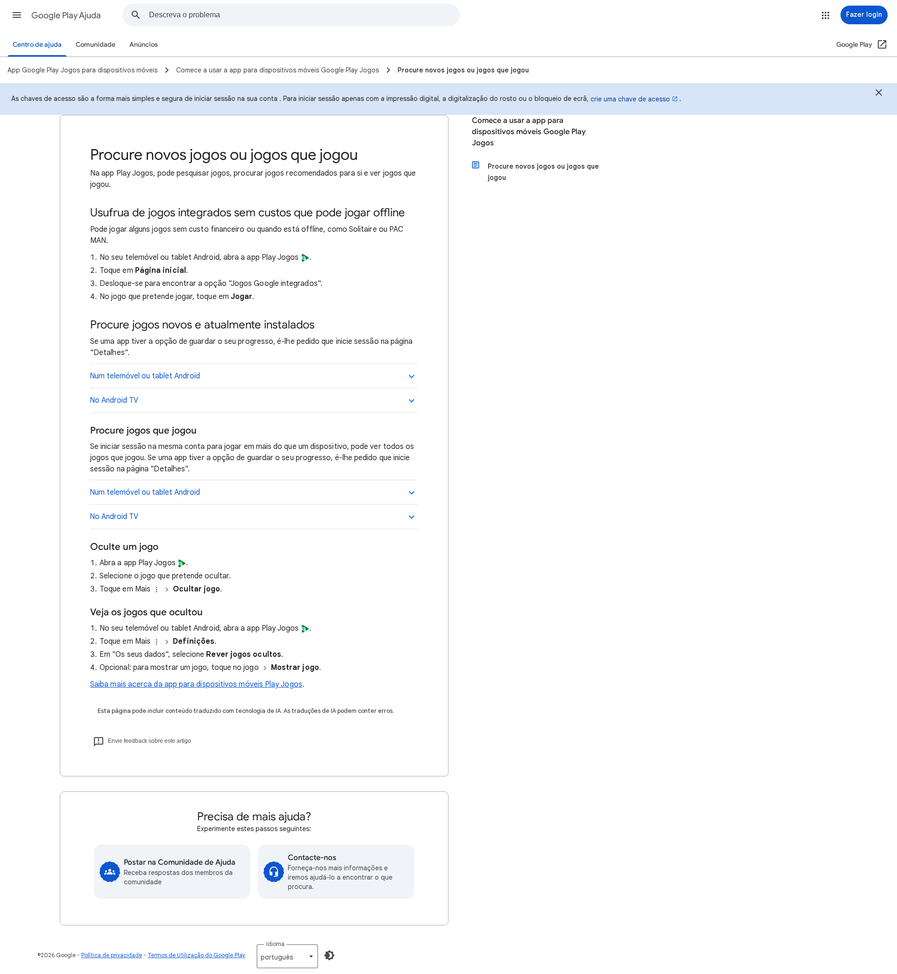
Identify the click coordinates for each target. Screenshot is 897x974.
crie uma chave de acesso (630, 99)
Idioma (275, 943)
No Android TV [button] (114, 400)
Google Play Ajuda (66, 15)
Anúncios (143, 45)
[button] (17, 15)
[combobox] (304, 15)
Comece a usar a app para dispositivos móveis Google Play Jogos (529, 132)
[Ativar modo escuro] (329, 955)
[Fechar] (878, 94)
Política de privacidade (111, 955)
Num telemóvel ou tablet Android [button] (145, 376)
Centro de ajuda (37, 45)
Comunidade (95, 45)
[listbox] (287, 956)
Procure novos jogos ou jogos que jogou (543, 172)
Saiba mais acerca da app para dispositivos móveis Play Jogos (196, 684)
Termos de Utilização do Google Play (196, 955)
